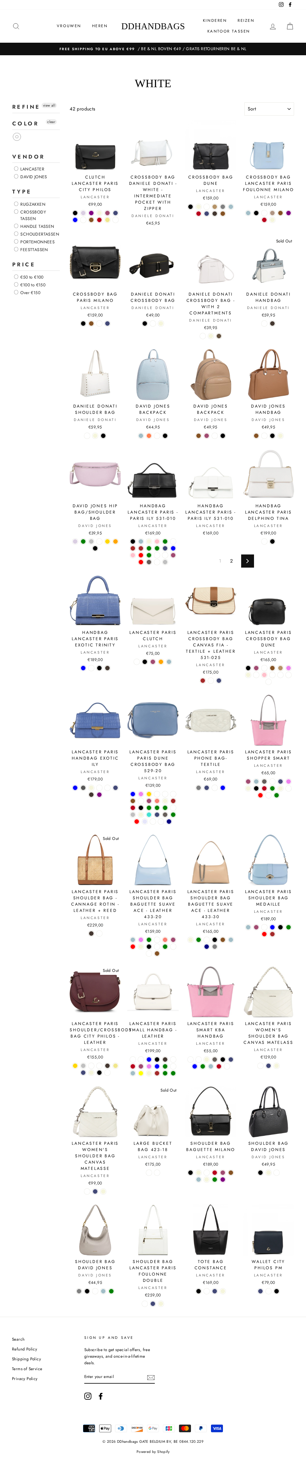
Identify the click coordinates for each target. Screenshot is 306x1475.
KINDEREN (215, 20)
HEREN (100, 26)
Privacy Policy (25, 1379)
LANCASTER (31, 169)
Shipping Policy (26, 1359)
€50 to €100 (31, 277)
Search (18, 1339)
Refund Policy (24, 1349)
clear (51, 122)
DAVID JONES (33, 177)
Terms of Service (27, 1369)
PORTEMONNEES (37, 242)
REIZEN (246, 20)
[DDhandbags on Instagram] (87, 1396)
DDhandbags (153, 26)
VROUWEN (69, 26)
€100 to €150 (32, 285)
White (17, 137)
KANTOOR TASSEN (228, 31)
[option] (153, 49)
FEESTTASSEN (33, 250)
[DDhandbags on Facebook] (100, 1396)
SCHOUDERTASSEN (39, 234)
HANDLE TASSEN (36, 226)
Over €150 (29, 293)
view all (49, 105)
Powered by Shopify (153, 1451)
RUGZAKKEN (32, 204)
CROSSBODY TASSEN (32, 215)
